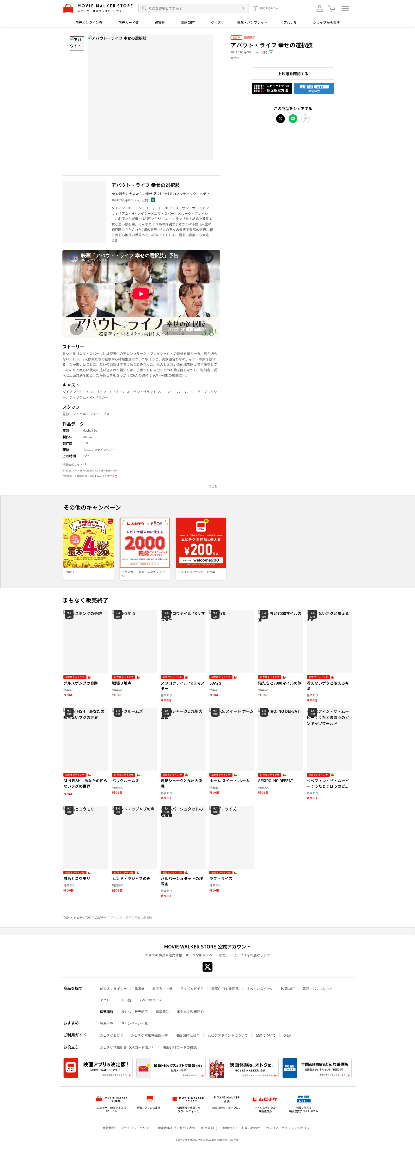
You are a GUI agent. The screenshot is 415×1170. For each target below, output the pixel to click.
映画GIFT (188, 22)
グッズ (216, 22)
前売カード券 (128, 22)
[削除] (242, 8)
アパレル (290, 22)
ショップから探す (326, 22)
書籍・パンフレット (252, 22)
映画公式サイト (72, 464)
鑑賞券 (160, 22)
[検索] (144, 8)
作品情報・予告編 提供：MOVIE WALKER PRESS (88, 476)
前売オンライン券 (88, 22)
